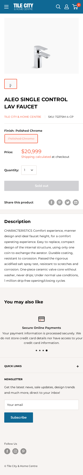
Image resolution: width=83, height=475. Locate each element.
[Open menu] (6, 6)
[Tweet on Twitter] (68, 202)
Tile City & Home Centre (22, 116)
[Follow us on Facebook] (7, 451)
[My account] (66, 6)
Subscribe (19, 417)
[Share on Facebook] (51, 202)
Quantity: (11, 170)
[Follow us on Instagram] (15, 451)
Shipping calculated (36, 157)
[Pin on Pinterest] (60, 202)
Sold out (41, 186)
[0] (75, 6)
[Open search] (58, 6)
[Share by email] (76, 202)
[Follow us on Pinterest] (23, 451)
